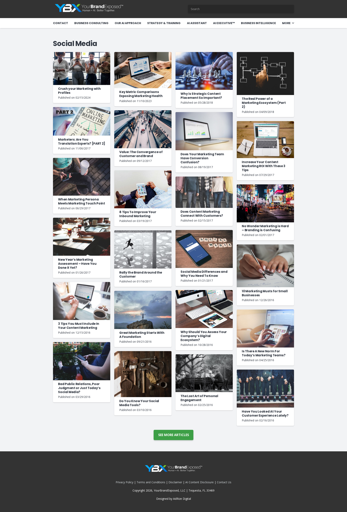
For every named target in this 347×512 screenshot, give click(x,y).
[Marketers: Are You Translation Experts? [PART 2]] (81, 121)
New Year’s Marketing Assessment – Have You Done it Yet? (77, 264)
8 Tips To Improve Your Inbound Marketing (137, 214)
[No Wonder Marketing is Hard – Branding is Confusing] (265, 203)
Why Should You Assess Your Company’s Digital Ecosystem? (204, 336)
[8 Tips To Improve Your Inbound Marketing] (142, 189)
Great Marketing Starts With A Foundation (141, 335)
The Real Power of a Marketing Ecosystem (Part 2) (264, 103)
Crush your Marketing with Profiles (79, 91)
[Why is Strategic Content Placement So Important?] (204, 71)
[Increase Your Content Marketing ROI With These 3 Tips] (265, 139)
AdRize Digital (182, 499)
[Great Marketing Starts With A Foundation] (142, 310)
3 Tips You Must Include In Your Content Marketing (78, 326)
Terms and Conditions (151, 482)
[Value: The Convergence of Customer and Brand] (142, 129)
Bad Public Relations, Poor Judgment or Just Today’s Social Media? (79, 388)
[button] (293, 23)
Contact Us (224, 482)
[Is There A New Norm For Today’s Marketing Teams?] (265, 328)
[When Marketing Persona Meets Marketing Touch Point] (81, 177)
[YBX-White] (89, 9)
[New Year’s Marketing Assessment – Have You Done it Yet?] (81, 237)
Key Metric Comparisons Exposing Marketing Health (140, 94)
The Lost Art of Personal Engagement (199, 398)
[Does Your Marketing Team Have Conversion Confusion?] (204, 131)
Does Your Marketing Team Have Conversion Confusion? (202, 158)
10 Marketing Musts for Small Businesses (265, 293)
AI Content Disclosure (199, 482)
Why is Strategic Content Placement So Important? (201, 96)
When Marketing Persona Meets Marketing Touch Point (81, 201)
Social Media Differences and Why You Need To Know (204, 274)
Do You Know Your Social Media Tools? (139, 403)
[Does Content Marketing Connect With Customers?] (204, 192)
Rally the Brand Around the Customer (140, 274)
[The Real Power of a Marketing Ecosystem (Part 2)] (265, 73)
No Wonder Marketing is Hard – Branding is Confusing (265, 228)
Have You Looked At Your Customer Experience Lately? (265, 413)
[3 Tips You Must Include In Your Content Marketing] (81, 301)
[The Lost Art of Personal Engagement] (204, 373)
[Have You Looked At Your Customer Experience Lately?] (265, 389)
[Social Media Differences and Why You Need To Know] (204, 249)
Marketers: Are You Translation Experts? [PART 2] (81, 141)
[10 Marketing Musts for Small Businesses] (265, 265)
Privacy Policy (124, 482)
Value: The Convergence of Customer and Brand (140, 154)
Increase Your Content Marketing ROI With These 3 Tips (263, 166)
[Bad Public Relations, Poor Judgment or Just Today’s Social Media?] (81, 361)
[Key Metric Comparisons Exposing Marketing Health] (142, 70)
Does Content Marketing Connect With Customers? (202, 214)
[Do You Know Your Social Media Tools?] (142, 374)
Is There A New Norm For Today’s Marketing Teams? (264, 353)
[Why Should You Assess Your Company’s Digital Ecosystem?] (204, 309)
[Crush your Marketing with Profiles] (81, 68)
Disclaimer (175, 482)
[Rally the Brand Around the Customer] (142, 249)
